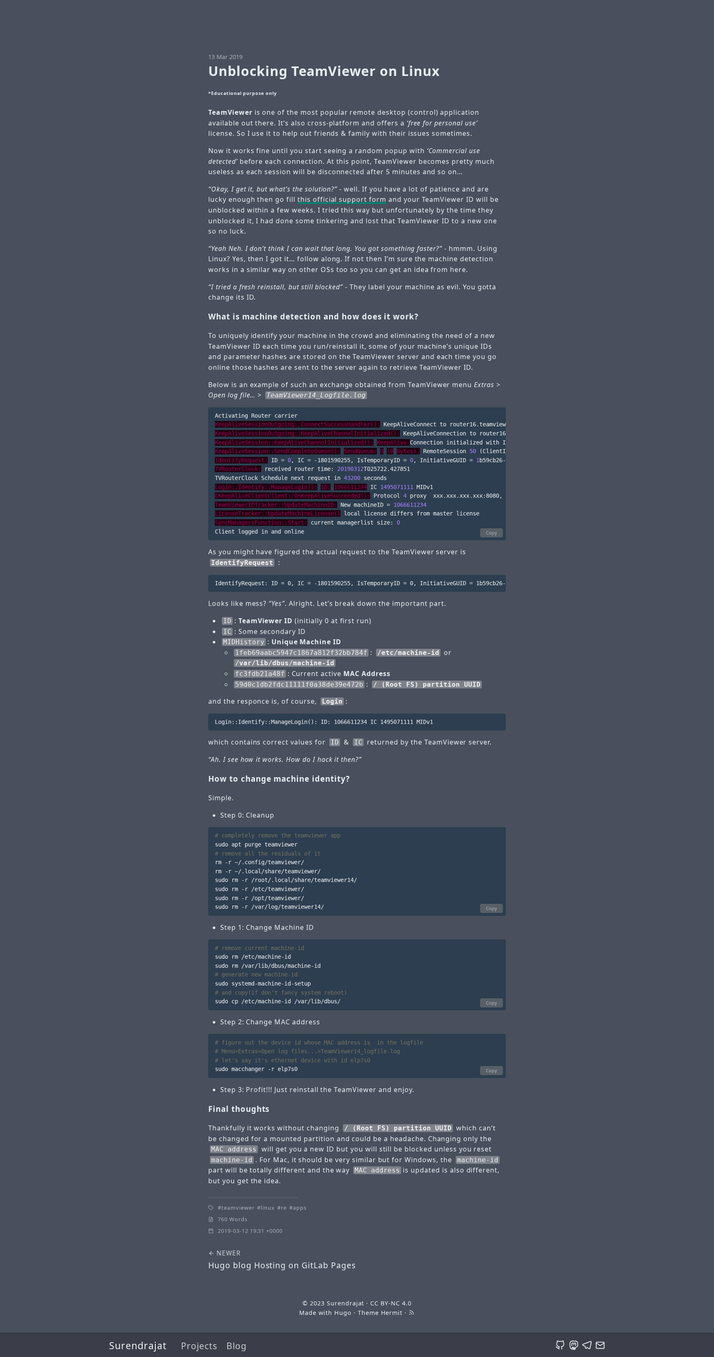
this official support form (342, 199)
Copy (491, 533)
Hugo (343, 1313)
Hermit (392, 1313)
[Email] (600, 1345)
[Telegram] (587, 1345)
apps (300, 1207)
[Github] (560, 1345)
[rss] (411, 1313)
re (284, 1207)
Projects (199, 1346)
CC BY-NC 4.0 (391, 1303)
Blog (236, 1346)
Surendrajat (138, 1345)
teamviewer (238, 1207)
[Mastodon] (573, 1345)
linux (268, 1207)
